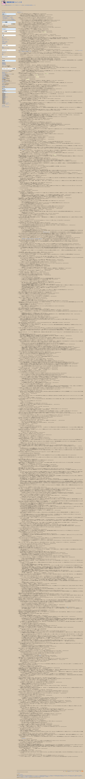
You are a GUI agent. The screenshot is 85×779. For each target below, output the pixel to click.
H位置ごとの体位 (4, 41)
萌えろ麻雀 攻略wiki (59, 775)
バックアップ (13, 5)
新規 (23, 5)
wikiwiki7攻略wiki (21, 774)
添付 (17, 5)
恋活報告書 (4, 43)
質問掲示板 (4, 63)
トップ (3, 5)
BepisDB (3, 72)
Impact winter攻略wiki (54, 775)
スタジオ (3, 58)
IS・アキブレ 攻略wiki (25, 776)
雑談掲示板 (4, 62)
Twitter (3, 77)
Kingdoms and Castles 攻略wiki (73, 775)
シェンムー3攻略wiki (46, 776)
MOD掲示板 (4, 64)
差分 (10, 5)
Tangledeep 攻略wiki (67, 775)
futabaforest (4, 75)
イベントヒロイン (5, 42)
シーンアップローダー (5, 71)
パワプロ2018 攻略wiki (30, 776)
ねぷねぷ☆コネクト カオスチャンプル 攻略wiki (37, 775)
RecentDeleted (5, 91)
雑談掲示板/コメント (5, 97)
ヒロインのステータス (5, 39)
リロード (19, 5)
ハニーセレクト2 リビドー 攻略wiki (8, 18)
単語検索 (27, 5)
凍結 (8, 5)
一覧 (25, 5)
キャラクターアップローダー (6, 70)
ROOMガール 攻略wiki (6, 16)
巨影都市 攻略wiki (44, 775)
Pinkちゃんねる (4, 65)
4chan (3, 80)
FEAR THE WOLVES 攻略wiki (41, 776)
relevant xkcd (24, 738)
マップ (3, 40)
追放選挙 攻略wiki (21, 775)
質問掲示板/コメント (5, 96)
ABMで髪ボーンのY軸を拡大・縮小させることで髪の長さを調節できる (32, 238)
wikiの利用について (4, 86)
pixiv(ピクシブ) (4, 76)
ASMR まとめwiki (63, 775)
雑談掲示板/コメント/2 (14, 2)
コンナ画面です (22, 149)
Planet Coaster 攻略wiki (79, 775)
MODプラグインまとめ (6, 102)
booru (40, 655)
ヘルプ (34, 5)
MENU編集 (3, 12)
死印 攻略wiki (30, 775)
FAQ (2, 33)
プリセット (4, 52)
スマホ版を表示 (18, 773)
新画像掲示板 (4, 78)
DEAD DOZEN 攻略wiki (35, 776)
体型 (2, 54)
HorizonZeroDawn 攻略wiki (26, 775)
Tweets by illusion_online (5, 106)
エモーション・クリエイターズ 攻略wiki (9, 19)
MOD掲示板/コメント (5, 93)
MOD (3, 47)
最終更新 (31, 5)
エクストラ (4, 38)
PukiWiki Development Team (26, 777)
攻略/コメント (4, 101)
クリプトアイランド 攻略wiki (49, 775)
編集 (6, 5)
